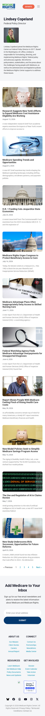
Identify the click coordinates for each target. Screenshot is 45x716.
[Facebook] (13, 699)
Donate (31, 666)
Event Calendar (31, 669)
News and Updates (13, 675)
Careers (14, 648)
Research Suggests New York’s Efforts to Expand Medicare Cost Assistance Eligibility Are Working (21, 113)
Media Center (31, 651)
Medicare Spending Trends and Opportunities (18, 161)
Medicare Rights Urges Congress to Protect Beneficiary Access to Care (20, 256)
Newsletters (31, 648)
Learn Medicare (14, 666)
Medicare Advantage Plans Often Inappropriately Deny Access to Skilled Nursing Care (21, 304)
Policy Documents (14, 672)
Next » (39, 567)
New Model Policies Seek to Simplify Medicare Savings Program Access (21, 450)
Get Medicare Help (14, 669)
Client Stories (14, 645)
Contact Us (31, 642)
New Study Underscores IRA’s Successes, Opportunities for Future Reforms (20, 544)
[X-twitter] (37, 699)
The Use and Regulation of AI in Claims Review (22, 496)
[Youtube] (25, 699)
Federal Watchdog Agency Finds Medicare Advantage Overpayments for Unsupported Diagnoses (22, 353)
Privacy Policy (24, 708)
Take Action (31, 672)
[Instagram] (31, 699)
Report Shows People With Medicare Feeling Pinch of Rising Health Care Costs (20, 402)
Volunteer (31, 675)
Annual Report (13, 651)
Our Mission (13, 642)
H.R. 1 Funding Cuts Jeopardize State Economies (21, 210)
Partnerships (31, 645)
